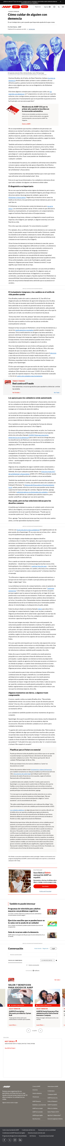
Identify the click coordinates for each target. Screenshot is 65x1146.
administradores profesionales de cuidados (32, 492)
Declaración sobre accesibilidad (47, 1130)
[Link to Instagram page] (15, 1140)
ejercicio (53, 353)
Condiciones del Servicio (28, 1130)
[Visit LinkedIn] (20, 1140)
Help (54, 7)
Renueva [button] (24, 6)
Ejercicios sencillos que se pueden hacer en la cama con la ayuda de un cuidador (26, 921)
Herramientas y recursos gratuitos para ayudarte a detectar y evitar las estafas (36, 388)
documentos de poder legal (22, 774)
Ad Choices (33, 1136)
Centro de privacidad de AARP (10, 1130)
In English (32, 29)
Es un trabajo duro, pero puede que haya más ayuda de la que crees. (31, 22)
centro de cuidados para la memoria (29, 376)
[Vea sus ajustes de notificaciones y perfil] (56, 960)
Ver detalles (16, 392)
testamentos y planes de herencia (41, 769)
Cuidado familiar (13, 11)
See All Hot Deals (10, 1048)
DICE (40, 609)
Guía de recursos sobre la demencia (23, 932)
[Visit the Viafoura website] (36, 970)
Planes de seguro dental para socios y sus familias (47, 1018)
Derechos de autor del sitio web (36, 1133)
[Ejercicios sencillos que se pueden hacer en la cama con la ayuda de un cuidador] (52, 923)
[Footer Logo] (13, 1087)
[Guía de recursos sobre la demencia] (52, 934)
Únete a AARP (26, 123)
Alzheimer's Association (17, 197)
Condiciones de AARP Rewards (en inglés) (13, 1133)
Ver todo (57, 392)
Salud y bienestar (14, 1008)
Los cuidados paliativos (17, 810)
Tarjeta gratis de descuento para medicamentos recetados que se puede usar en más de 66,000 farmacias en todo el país (20, 1018)
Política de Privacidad (45, 891)
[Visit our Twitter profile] (10, 1140)
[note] (32, 73)
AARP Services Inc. (53, 1098)
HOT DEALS (10, 1041)
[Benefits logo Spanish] (8, 383)
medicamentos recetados (24, 330)
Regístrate (38, 6)
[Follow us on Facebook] (4, 1140)
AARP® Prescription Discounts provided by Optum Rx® (20, 1013)
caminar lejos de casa (39, 566)
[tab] (15, 960)
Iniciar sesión (37, 948)
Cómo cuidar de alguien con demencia (27, 16)
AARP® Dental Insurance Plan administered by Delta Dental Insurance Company (47, 1013)
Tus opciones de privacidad (46, 1136)
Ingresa (46, 7)
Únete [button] (16, 6)
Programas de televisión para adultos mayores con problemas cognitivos (24, 909)
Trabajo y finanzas (18, 381)
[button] (59, 7)
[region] (32, 961)
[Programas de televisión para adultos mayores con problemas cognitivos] (52, 911)
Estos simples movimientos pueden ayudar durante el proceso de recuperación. (25, 926)
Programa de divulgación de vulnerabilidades (14, 1136)
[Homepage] (6, 7)
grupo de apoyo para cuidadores (28, 530)
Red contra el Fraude (23, 383)
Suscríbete (45, 886)
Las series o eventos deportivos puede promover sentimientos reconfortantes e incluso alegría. (24, 914)
